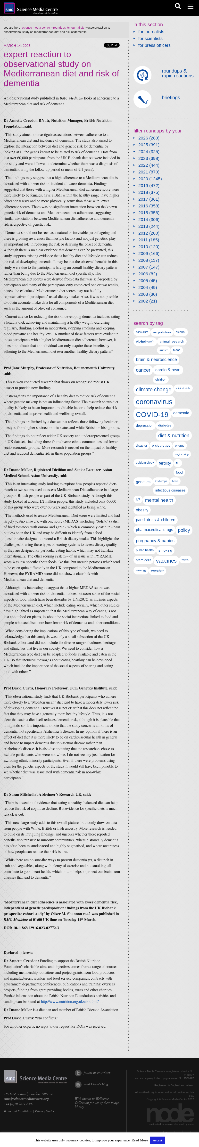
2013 (143, 226)
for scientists (150, 38)
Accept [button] (157, 1140)
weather (157, 571)
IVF (138, 499)
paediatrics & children (155, 519)
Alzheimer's (145, 342)
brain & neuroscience (156, 359)
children (160, 379)
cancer (143, 370)
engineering (182, 454)
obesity (142, 510)
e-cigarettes (161, 445)
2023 (143, 158)
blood (177, 350)
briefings (171, 97)
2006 (143, 273)
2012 (143, 233)
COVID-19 (152, 414)
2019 (143, 185)
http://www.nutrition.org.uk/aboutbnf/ (70, 1001)
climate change (153, 389)
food (179, 472)
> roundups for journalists (67, 27)
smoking (165, 550)
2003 (143, 294)
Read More (140, 1140)
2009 (143, 253)
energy (179, 445)
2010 (143, 246)
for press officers (154, 45)
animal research (171, 341)
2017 (143, 199)
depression (144, 425)
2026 (143, 138)
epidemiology (145, 462)
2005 (143, 280)
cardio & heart (168, 369)
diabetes (164, 425)
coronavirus (154, 402)
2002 (143, 301)
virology (141, 570)
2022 (143, 165)
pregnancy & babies (155, 540)
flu (178, 463)
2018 (143, 192)
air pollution (162, 332)
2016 (143, 206)
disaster (141, 445)
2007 (143, 267)
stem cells (143, 560)
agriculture (142, 331)
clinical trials (183, 388)
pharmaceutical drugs (154, 530)
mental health (159, 500)
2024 (143, 151)
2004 (143, 287)
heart (175, 481)
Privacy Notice (45, 1111)
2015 (143, 212)
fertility (165, 463)
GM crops (161, 481)
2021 (143, 172)
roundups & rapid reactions (178, 73)
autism (163, 350)
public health (145, 550)
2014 (143, 219)
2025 (143, 144)
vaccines (166, 561)
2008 (143, 260)
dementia (181, 413)
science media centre (36, 27)
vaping (185, 559)
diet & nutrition (173, 435)
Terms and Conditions (18, 1111)
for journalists (151, 31)
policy (184, 530)
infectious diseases (170, 490)
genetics (143, 482)
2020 (143, 178)
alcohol (180, 332)
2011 (143, 240)
